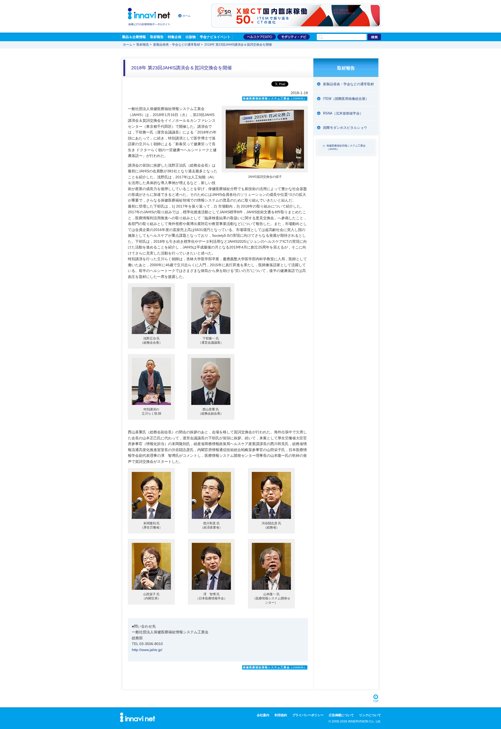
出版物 (191, 37)
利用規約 (281, 715)
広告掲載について (341, 715)
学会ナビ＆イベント (215, 37)
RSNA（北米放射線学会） (343, 113)
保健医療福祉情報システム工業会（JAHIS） (346, 147)
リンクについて (370, 715)
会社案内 (263, 715)
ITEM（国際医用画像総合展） (346, 99)
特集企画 (174, 37)
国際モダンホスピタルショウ (345, 128)
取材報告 (157, 37)
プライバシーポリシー (308, 715)
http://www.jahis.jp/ (147, 650)
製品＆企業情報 (134, 37)
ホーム (186, 15)
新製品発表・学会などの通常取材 (176, 44)
